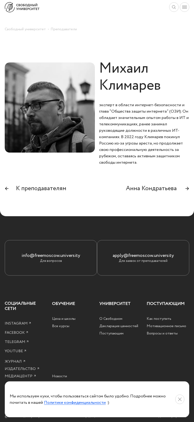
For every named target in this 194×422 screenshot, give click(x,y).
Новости (59, 376)
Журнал (14, 361)
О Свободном (110, 318)
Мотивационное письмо (166, 326)
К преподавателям (35, 188)
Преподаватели (64, 29)
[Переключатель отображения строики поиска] (174, 7)
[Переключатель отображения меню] (184, 7)
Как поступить (159, 318)
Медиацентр (19, 376)
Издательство (21, 368)
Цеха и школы (63, 318)
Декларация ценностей (118, 326)
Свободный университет (25, 29)
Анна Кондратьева (157, 188)
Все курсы (60, 326)
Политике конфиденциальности (75, 402)
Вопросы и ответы (162, 333)
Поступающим (111, 333)
